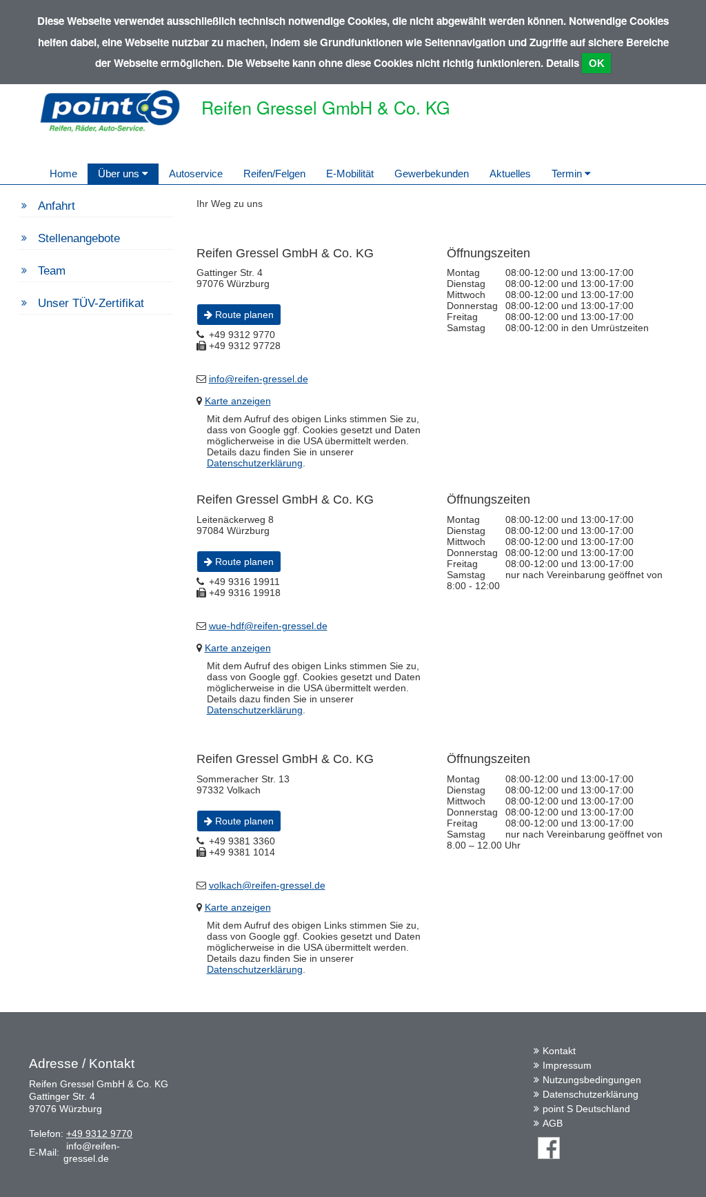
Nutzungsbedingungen (592, 1079)
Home (63, 173)
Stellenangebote (79, 238)
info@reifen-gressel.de (258, 378)
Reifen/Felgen (274, 173)
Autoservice (196, 173)
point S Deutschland (586, 1108)
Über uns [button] (120, 173)
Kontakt (559, 1050)
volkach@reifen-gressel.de (267, 885)
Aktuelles (510, 173)
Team (51, 270)
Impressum (567, 1065)
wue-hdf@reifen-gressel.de (268, 625)
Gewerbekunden (431, 173)
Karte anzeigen (238, 400)
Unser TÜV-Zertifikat (91, 303)
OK (597, 63)
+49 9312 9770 (99, 1133)
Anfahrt (56, 205)
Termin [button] (568, 173)
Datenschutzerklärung (255, 462)
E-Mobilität (350, 173)
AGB (553, 1123)
